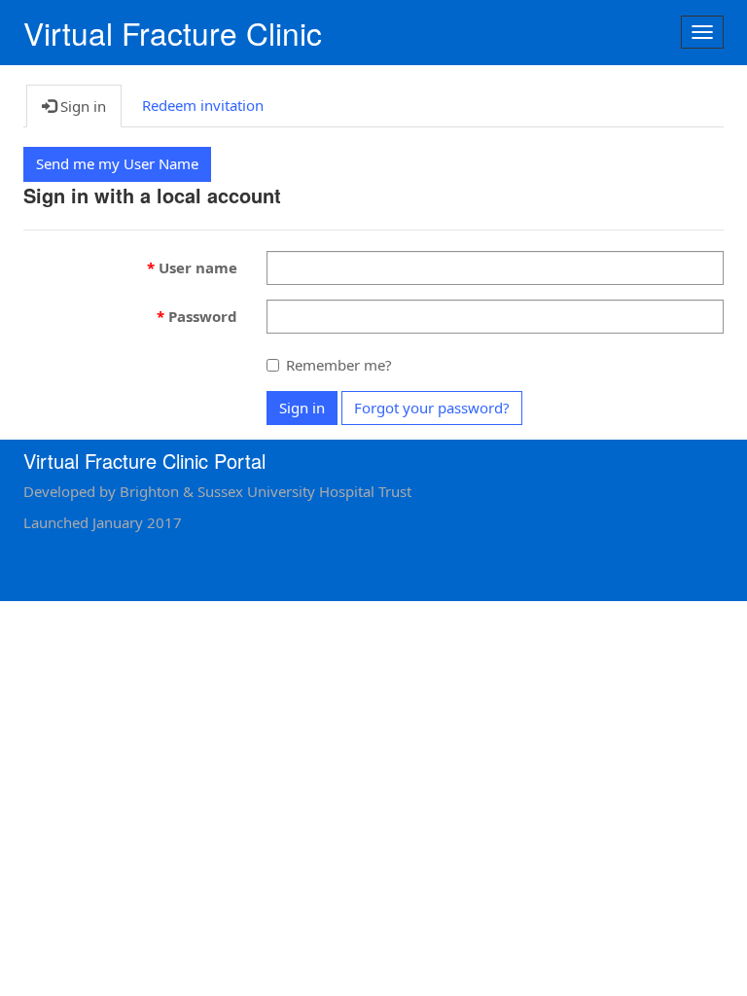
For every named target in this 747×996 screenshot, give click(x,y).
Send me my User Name (117, 163)
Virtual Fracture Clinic (172, 32)
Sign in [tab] (81, 106)
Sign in (302, 407)
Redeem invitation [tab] (203, 105)
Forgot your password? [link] (432, 407)
